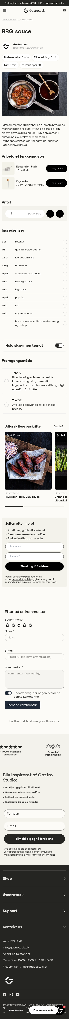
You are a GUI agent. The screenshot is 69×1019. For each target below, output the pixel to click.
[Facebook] (4, 994)
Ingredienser (15, 1010)
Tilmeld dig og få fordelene (34, 839)
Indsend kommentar (22, 705)
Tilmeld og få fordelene (34, 566)
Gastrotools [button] (13, 894)
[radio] (7, 625)
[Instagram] (11, 994)
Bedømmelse (14, 619)
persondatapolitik (21, 579)
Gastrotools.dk (13, 1004)
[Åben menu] (8, 10)
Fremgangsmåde (43, 1010)
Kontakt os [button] (12, 927)
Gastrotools (20, 44)
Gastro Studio (9, 19)
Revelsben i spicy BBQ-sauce (22, 496)
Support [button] (10, 911)
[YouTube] (17, 994)
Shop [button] (7, 878)
